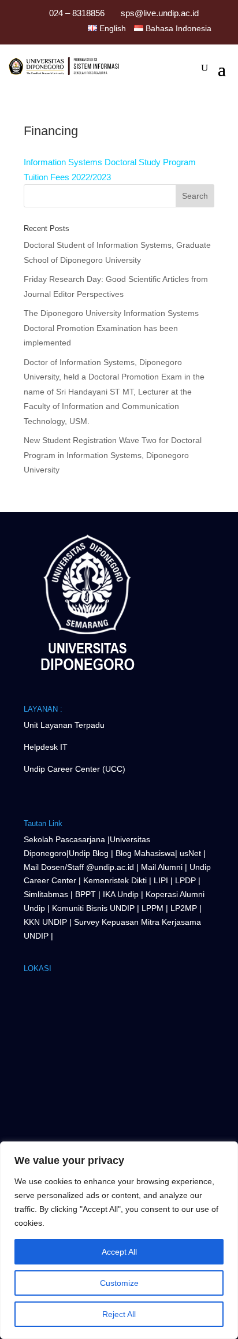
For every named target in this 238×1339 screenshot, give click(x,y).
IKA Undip (121, 894)
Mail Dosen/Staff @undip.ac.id (80, 867)
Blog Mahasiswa (145, 853)
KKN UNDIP (45, 922)
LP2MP (183, 908)
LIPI (161, 880)
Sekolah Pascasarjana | (67, 839)
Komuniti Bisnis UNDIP (93, 908)
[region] (119, 1240)
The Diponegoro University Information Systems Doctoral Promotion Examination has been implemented (111, 327)
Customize (119, 1283)
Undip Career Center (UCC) (74, 768)
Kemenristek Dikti (115, 880)
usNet (191, 853)
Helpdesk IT (46, 747)
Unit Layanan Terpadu (64, 725)
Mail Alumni (163, 867)
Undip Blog (89, 853)
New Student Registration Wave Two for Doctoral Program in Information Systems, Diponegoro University (113, 455)
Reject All (119, 1314)
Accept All (119, 1251)
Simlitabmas (46, 894)
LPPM (152, 908)
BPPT (85, 894)
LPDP (185, 880)
